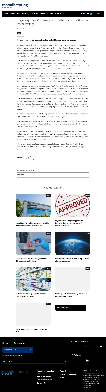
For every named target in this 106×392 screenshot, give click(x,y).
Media (19, 33)
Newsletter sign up (44, 380)
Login (98, 14)
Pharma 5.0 (26, 14)
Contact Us (41, 383)
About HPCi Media (44, 377)
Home (6, 14)
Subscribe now (63, 308)
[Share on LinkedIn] (26, 158)
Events (35, 14)
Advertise (63, 371)
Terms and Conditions (68, 374)
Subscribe (85, 14)
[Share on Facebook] (32, 158)
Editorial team (55, 14)
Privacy (63, 377)
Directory (44, 14)
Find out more (7, 361)
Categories (14, 14)
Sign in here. (20, 355)
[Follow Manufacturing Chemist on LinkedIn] (87, 361)
